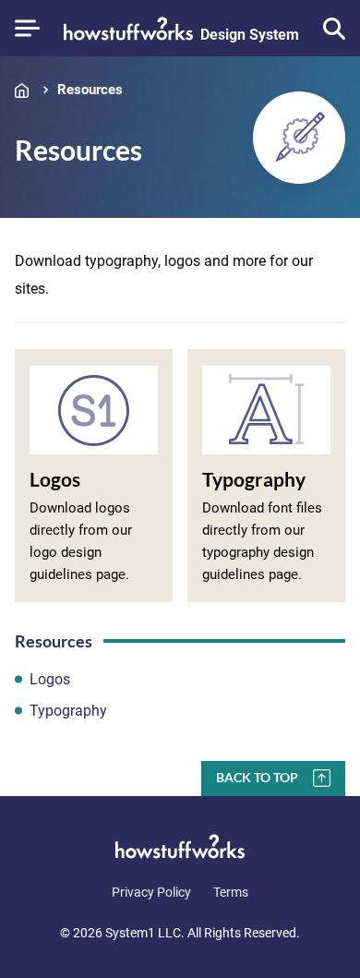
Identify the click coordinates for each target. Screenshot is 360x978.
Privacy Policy (151, 892)
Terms (230, 892)
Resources (90, 90)
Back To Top (257, 777)
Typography (68, 710)
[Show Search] (334, 29)
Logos (50, 679)
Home (26, 90)
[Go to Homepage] (180, 846)
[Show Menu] (27, 28)
